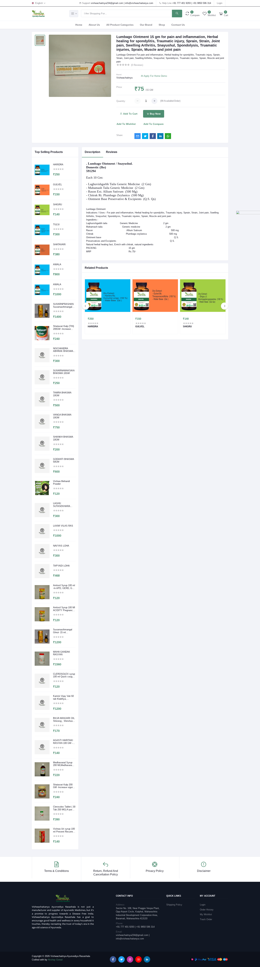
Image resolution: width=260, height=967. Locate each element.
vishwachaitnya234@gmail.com (107, 3)
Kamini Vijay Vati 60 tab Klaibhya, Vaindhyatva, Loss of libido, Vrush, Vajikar (64, 697)
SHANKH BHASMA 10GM (63, 438)
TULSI (56, 224)
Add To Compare (153, 124)
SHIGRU (57, 204)
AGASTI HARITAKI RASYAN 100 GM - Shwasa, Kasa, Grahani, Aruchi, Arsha (63, 741)
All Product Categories (120, 24)
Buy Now (155, 113)
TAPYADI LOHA (61, 565)
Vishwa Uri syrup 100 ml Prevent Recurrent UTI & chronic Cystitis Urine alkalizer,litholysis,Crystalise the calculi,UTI (64, 830)
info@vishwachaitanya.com (139, 3)
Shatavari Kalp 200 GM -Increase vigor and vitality (63, 786)
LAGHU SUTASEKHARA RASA (61, 504)
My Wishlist (206, 914)
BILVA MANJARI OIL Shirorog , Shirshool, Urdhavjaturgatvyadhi (64, 719)
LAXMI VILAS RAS (63, 525)
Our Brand (146, 24)
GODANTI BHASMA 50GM (63, 460)
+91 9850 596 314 (202, 3)
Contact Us (178, 24)
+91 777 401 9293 (181, 3)
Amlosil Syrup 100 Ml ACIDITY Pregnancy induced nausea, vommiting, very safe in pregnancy (64, 609)
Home (78, 24)
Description (92, 151)
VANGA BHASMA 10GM (62, 416)
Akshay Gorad (55, 959)
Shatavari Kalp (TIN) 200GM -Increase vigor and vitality (63, 327)
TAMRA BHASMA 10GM (62, 394)
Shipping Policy (174, 904)
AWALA (57, 264)
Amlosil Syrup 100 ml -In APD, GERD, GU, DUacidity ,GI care (64, 587)
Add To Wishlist (126, 124)
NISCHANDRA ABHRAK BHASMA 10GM (63, 350)
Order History (206, 909)
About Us (94, 24)
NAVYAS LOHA (61, 545)
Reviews (111, 151)
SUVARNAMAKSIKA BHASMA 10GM (63, 372)
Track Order (206, 919)
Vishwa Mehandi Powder (61, 482)
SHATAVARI (59, 244)
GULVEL (57, 184)
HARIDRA (58, 164)
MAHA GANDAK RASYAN (61, 653)
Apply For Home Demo (155, 76)
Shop (162, 24)
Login (219, 3)
